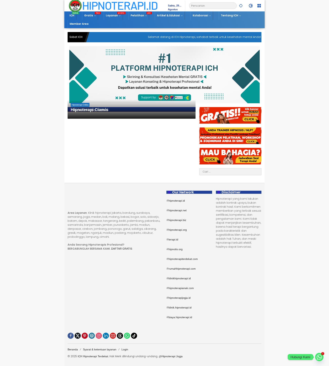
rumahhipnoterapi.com (182, 268)
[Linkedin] (106, 336)
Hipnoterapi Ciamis (89, 109)
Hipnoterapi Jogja (172, 356)
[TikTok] (134, 336)
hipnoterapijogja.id (179, 297)
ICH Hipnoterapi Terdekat (93, 356)
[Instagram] (99, 336)
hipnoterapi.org (177, 229)
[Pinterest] (85, 336)
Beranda (73, 349)
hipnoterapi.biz (177, 220)
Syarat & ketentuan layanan (99, 349)
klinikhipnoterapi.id (179, 278)
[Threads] (120, 336)
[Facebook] (71, 336)
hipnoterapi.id (176, 200)
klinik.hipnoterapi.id (180, 307)
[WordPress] (92, 336)
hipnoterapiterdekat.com (183, 258)
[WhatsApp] (127, 336)
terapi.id (173, 239)
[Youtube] (113, 336)
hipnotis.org (175, 249)
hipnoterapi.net (177, 210)
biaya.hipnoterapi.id (180, 317)
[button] (241, 5)
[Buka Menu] (259, 5)
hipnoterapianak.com (181, 288)
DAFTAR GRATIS (121, 248)
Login (124, 349)
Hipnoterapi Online (80, 105)
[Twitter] (78, 336)
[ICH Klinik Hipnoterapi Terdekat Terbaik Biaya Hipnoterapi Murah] (113, 5)
